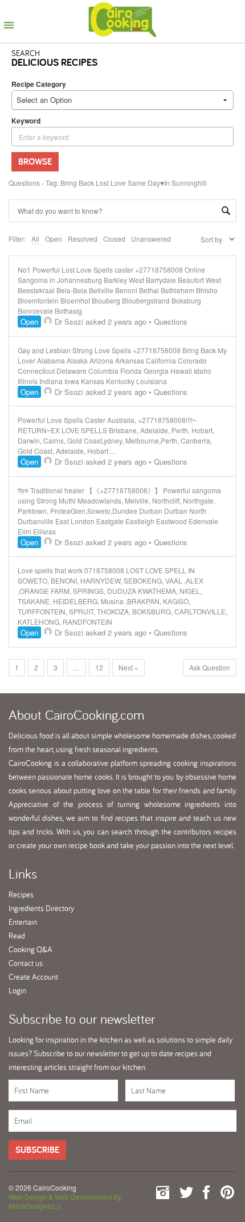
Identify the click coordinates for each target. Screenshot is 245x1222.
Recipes (21, 894)
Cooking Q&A (30, 949)
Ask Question (209, 667)
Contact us (26, 963)
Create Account (33, 977)
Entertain (23, 922)
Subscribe (37, 1150)
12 (99, 667)
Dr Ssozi (69, 321)
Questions (24, 182)
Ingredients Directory (41, 908)
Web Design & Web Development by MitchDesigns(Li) (65, 1201)
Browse (35, 161)
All (35, 238)
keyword (25, 120)
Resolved (82, 238)
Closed (114, 238)
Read (17, 936)
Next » (128, 667)
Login (17, 990)
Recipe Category (38, 84)
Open (53, 238)
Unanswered (151, 238)
